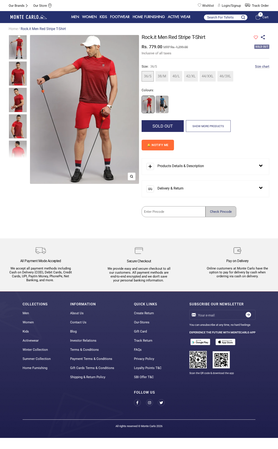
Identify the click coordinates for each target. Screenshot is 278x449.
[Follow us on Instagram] (152, 403)
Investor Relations (83, 341)
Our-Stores (141, 322)
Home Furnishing (35, 368)
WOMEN (89, 17)
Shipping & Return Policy (87, 377)
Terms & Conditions (84, 350)
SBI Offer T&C (144, 377)
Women (28, 322)
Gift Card (140, 331)
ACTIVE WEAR (179, 17)
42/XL (191, 76)
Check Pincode (221, 212)
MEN (75, 17)
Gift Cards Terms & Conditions (92, 368)
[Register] (248, 315)
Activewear (31, 341)
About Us (77, 313)
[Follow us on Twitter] (164, 403)
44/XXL (207, 76)
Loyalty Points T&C (148, 368)
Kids (26, 331)
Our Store (40, 6)
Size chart (262, 66)
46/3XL (225, 76)
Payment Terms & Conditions (91, 359)
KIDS (103, 17)
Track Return (143, 341)
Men (26, 313)
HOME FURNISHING (149, 17)
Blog (73, 331)
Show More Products (208, 126)
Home (13, 29)
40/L (176, 76)
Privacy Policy (144, 359)
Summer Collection (37, 359)
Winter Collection (35, 350)
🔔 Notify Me (158, 145)
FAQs (138, 350)
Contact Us (78, 322)
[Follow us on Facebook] (140, 403)
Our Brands (17, 6)
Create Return (144, 313)
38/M (162, 76)
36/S (148, 76)
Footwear (120, 17)
